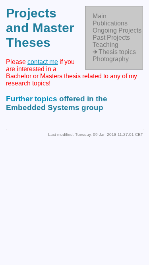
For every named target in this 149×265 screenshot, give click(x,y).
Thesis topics (117, 51)
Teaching (105, 44)
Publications (110, 23)
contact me (42, 61)
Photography (111, 59)
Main (99, 16)
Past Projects (111, 37)
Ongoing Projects (117, 30)
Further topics (31, 99)
